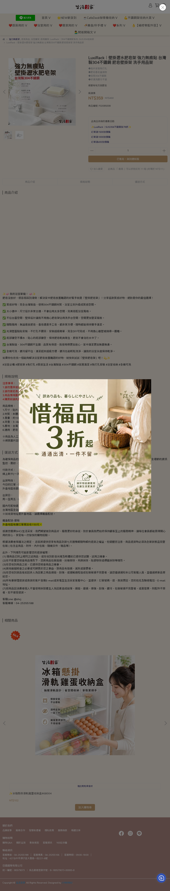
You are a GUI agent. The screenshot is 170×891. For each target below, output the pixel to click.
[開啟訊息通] (161, 878)
